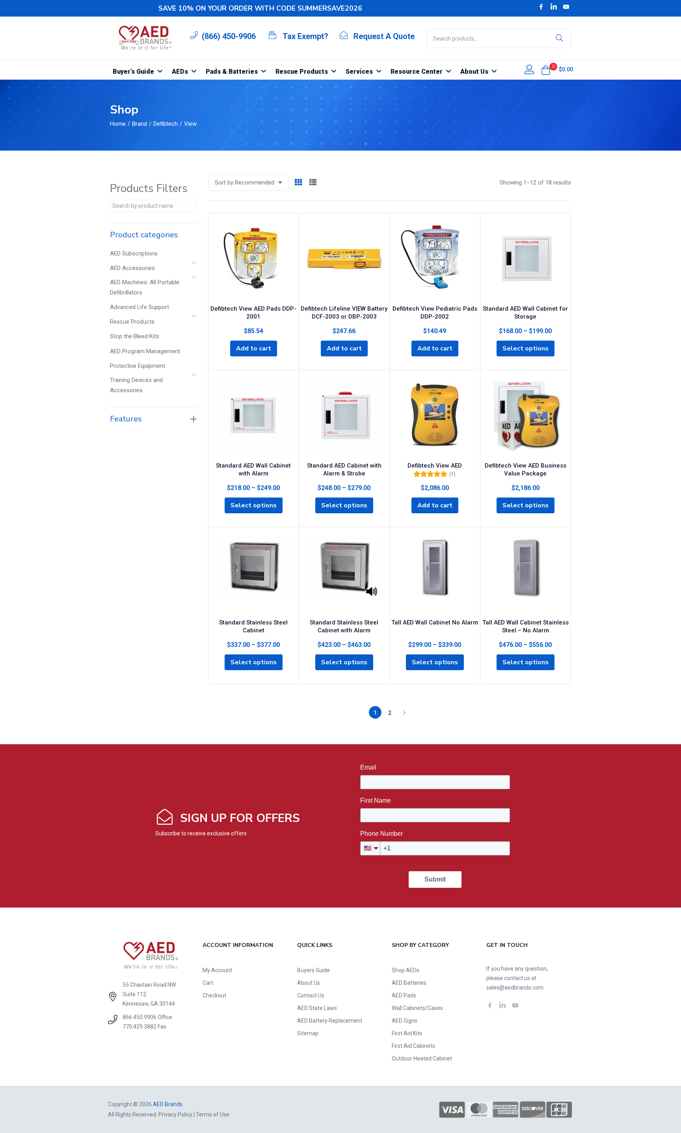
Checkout (214, 995)
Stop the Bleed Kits (134, 336)
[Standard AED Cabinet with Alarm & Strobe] (344, 417)
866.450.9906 (139, 1017)
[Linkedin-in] (553, 6)
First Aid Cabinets (413, 1046)
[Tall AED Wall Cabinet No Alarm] (435, 574)
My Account (217, 970)
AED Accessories (132, 268)
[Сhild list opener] (194, 265)
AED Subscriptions (134, 253)
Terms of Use (212, 1114)
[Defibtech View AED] (435, 417)
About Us (308, 983)
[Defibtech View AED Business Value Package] (525, 417)
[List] (312, 182)
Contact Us (310, 995)
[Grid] (298, 182)
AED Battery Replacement (329, 1020)
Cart (208, 983)
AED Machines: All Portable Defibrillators (144, 287)
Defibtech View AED (434, 465)
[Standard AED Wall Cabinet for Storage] (525, 260)
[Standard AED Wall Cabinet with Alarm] (253, 417)
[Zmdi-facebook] (541, 6)
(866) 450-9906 (229, 36)
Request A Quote (384, 36)
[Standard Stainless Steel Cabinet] (253, 574)
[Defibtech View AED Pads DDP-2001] (253, 260)
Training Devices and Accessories (136, 385)
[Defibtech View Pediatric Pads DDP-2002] (435, 260)
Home (118, 123)
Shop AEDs (405, 970)
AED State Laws (317, 1008)
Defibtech (165, 123)
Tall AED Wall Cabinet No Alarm (434, 622)
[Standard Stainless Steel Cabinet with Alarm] (344, 574)
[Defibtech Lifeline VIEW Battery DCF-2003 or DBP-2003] (344, 260)
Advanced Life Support (139, 307)
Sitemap (307, 1033)
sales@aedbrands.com (514, 987)
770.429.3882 (139, 1026)
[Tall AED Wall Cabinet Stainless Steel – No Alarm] (525, 574)
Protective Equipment (137, 365)
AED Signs (404, 1020)
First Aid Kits (407, 1033)
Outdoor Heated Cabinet (422, 1058)
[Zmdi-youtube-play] (566, 6)
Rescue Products (132, 321)
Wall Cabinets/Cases (417, 1008)
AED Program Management (145, 351)
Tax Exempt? (305, 36)
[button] (546, 70)
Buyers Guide (313, 970)
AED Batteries (409, 983)
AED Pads (404, 995)
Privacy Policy (175, 1114)
